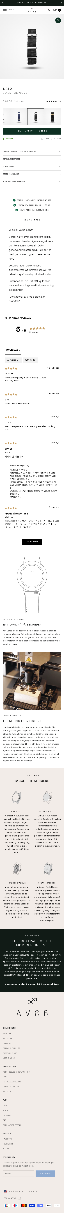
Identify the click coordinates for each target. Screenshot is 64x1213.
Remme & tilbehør (11, 1048)
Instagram (8, 1144)
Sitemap (7, 1092)
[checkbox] (30, 360)
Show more (32, 542)
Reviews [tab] (13, 350)
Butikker (7, 1115)
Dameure (7, 1043)
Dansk (31, 1191)
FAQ (4, 1120)
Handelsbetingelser (13, 1082)
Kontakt (7, 1110)
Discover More (10, 1053)
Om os (6, 1105)
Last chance (9, 1058)
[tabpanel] (32, 452)
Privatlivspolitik (11, 1087)
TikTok (6, 1149)
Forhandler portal (12, 1125)
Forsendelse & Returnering (16, 1072)
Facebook (7, 1139)
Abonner (45, 1173)
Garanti (6, 1077)
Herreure (7, 1038)
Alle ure (7, 1033)
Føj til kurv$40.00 (32, 131)
